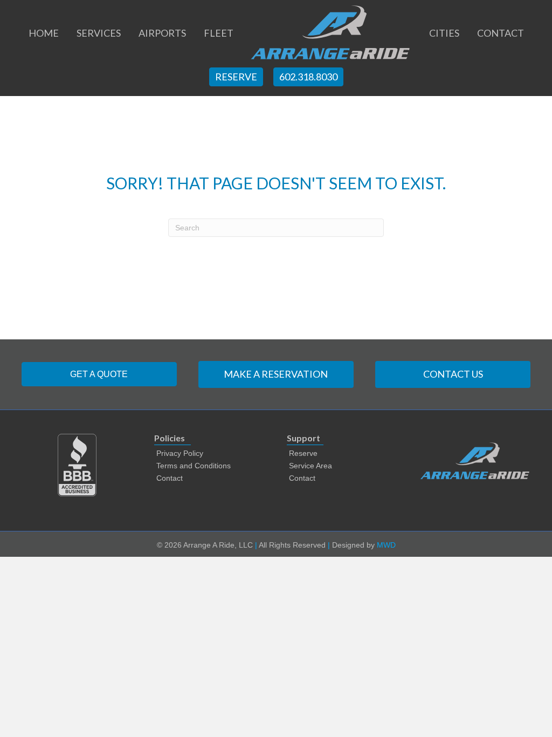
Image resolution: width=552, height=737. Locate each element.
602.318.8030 (308, 77)
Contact (500, 33)
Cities (444, 33)
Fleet (218, 33)
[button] (99, 374)
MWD (386, 545)
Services (99, 33)
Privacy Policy (179, 453)
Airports (162, 33)
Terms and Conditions (193, 465)
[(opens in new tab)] (77, 464)
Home (44, 33)
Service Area (310, 465)
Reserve (236, 77)
